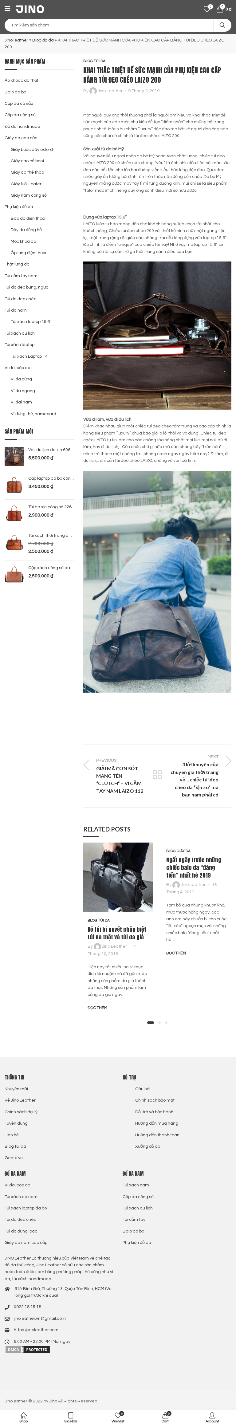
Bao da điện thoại (28, 218)
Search (222, 25)
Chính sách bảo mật (155, 1100)
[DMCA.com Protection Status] (28, 1349)
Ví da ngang (23, 391)
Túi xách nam (136, 1185)
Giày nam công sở (29, 195)
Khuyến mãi (16, 1089)
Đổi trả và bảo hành (154, 1112)
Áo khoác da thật (21, 80)
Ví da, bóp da (17, 368)
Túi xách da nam (21, 1197)
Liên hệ (12, 1135)
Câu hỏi (142, 1089)
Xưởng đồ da (147, 1146)
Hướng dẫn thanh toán (157, 1135)
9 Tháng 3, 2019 (143, 91)
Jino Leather (110, 90)
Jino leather (16, 40)
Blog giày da (178, 851)
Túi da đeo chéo (20, 299)
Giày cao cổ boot (27, 161)
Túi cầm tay (134, 1219)
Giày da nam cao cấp (26, 1242)
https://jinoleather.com (36, 1330)
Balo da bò (15, 92)
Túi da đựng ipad (21, 1231)
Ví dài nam (21, 402)
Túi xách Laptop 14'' (30, 356)
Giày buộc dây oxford (32, 149)
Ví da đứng (21, 379)
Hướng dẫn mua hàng (156, 1123)
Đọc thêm (97, 1008)
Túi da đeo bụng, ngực (26, 287)
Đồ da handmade (22, 126)
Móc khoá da (23, 241)
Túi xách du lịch (20, 333)
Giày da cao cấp (21, 138)
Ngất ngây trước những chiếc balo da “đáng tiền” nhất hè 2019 (193, 867)
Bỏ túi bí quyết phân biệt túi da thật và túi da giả (117, 933)
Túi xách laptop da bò (26, 1208)
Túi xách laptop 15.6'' (31, 322)
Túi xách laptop (19, 345)
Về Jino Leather (20, 1100)
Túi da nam (16, 310)
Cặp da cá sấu (19, 103)
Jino (53, 1401)
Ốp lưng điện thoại (28, 253)
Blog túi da (94, 61)
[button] (150, 1022)
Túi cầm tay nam (21, 276)
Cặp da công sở (20, 115)
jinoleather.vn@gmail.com (40, 1318)
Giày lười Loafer (26, 184)
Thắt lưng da (17, 264)
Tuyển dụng (16, 1123)
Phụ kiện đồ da (19, 207)
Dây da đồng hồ (26, 230)
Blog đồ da (43, 40)
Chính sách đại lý (21, 1112)
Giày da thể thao (27, 172)
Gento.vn (14, 1158)
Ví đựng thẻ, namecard (33, 414)
